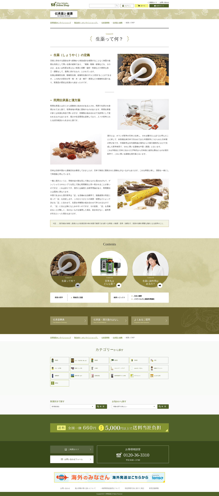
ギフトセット (137, 375)
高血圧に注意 (78, 297)
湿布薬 (135, 360)
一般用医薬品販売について (110, 488)
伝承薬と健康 (117, 23)
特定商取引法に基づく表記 (134, 488)
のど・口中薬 (58, 368)
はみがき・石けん (138, 368)
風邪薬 (115, 360)
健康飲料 (57, 375)
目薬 (155, 360)
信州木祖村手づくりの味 (120, 375)
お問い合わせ (164, 2)
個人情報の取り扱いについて (85, 488)
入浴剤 (96, 368)
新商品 (56, 383)
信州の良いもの (78, 375)
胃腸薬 (56, 360)
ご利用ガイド (152, 2)
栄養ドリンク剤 (78, 368)
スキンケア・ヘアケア (119, 368)
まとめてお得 (157, 375)
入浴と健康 (138, 296)
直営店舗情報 (154, 488)
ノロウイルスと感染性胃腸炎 (144, 299)
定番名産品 (97, 375)
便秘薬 (96, 360)
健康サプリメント (158, 368)
